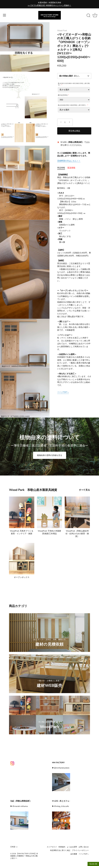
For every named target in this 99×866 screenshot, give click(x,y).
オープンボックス (21, 577)
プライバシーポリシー (80, 850)
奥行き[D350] (63, 95)
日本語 (12, 847)
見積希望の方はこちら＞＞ (68, 160)
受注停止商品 (74, 131)
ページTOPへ (63, 392)
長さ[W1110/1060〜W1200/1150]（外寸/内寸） (74, 84)
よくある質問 (72, 847)
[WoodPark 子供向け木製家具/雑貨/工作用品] (49, 512)
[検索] (88, 15)
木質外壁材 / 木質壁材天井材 (49, 4)
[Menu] (4, 15)
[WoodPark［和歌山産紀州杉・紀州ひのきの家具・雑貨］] (77, 512)
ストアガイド (52, 847)
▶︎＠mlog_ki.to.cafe (60, 806)
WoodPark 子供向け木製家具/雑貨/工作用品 (49, 532)
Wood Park (62, 30)
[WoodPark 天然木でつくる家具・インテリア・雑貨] (21, 512)
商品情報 (61, 167)
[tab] (62, 167)
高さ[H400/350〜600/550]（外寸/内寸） (72, 105)
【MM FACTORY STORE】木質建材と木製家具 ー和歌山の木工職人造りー (24, 855)
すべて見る (84, 490)
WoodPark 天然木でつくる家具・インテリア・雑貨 (21, 532)
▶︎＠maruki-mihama (19, 806)
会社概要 (73, 854)
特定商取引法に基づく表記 (60, 850)
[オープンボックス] (21, 558)
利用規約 (62, 847)
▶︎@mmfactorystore (60, 768)
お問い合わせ (84, 847)
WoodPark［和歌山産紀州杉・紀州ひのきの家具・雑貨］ (77, 534)
